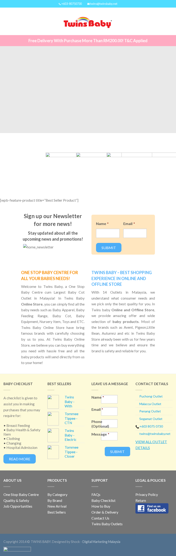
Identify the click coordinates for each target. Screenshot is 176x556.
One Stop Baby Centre (21, 494)
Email (129, 223)
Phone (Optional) (96, 423)
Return (140, 500)
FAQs (95, 494)
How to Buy (100, 506)
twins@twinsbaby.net (154, 434)
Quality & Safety (16, 500)
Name (102, 223)
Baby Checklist (103, 500)
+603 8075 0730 (151, 426)
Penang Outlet (150, 411)
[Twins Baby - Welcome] (88, 21)
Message (96, 434)
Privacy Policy (146, 494)
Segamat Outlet (150, 419)
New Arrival (56, 506)
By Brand (54, 500)
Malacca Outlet (150, 404)
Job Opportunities (17, 506)
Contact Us (100, 518)
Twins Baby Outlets (107, 524)
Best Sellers (56, 512)
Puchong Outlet (151, 396)
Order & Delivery (104, 512)
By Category (57, 494)
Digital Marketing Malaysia (101, 542)
